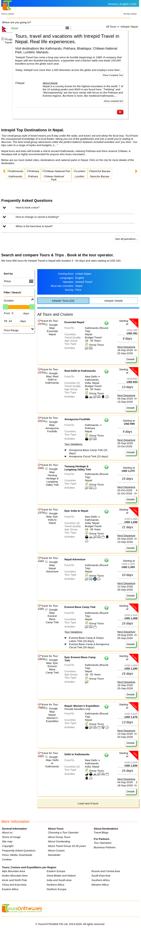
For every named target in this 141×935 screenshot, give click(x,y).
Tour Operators (103, 842)
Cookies (7, 859)
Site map (7, 841)
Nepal (134, 26)
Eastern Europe (56, 871)
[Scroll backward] (4, 171)
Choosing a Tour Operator (63, 832)
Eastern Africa (10, 889)
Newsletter (54, 854)
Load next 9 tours (88, 803)
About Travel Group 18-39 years (67, 845)
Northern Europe (56, 889)
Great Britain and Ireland (61, 875)
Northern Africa (55, 884)
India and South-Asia (59, 880)
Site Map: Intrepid (129, 14)
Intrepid (11, 14)
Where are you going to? (16, 22)
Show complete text (113, 101)
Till (5, 321)
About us (7, 832)
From (7, 313)
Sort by (8, 273)
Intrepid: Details (114, 300)
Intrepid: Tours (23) (63, 300)
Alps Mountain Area (13, 871)
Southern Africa (100, 880)
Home (3, 14)
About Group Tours (59, 836)
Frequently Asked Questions (19, 850)
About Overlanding (59, 841)
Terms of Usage (11, 836)
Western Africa (100, 884)
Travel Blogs (101, 832)
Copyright (7, 845)
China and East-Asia (14, 884)
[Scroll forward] (136, 171)
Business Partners (105, 847)
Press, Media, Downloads (17, 854)
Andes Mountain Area (15, 875)
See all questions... (126, 238)
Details (131, 359)
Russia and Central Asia (105, 871)
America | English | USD (122, 4)
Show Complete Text (113, 75)
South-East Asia (100, 875)
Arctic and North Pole (14, 880)
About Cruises (56, 850)
